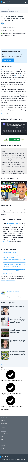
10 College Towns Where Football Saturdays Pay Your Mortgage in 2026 (18, 330)
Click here (3, 114)
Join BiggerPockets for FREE (10, 252)
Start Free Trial (4, 409)
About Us (2, 420)
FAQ (2, 439)
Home (2, 9)
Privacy (2, 438)
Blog (8, 9)
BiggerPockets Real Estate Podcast (9, 11)
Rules (2, 436)
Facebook (3, 445)
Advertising (3, 424)
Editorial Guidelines (4, 433)
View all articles (5, 364)
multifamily (5, 95)
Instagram (3, 449)
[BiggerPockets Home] (6, 2)
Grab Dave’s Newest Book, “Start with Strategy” (14, 262)
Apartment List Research (9, 257)
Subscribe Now (7, 60)
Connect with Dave (7, 273)
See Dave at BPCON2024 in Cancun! (11, 266)
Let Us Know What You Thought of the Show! (14, 255)
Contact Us (3, 427)
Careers (2, 426)
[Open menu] (25, 2)
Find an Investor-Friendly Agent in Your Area (14, 264)
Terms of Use (3, 435)
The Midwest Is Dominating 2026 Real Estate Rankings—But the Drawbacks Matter (17, 353)
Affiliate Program (4, 423)
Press (2, 421)
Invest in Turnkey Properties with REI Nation (14, 259)
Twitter (2, 447)
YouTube (2, 448)
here (15, 212)
